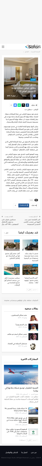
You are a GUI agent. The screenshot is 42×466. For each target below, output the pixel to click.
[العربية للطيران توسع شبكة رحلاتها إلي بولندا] (21, 374)
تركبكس (19, 300)
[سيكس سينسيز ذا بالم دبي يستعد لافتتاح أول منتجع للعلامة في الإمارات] (12, 269)
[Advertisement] (21, 22)
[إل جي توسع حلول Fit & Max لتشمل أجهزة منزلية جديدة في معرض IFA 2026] (33, 420)
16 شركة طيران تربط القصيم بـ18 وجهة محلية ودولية (15, 409)
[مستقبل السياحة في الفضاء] (33, 346)
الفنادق (33, 80)
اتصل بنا (24, 452)
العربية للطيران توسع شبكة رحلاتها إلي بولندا (21, 389)
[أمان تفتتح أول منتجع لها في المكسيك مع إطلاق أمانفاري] (12, 245)
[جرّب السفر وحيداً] (33, 327)
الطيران (35, 366)
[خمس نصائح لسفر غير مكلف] (33, 336)
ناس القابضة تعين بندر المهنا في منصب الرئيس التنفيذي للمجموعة (32, 222)
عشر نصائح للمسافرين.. (19, 315)
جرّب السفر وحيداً (21, 324)
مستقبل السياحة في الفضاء (17, 343)
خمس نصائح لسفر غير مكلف (17, 334)
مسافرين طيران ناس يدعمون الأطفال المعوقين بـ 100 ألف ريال (10, 222)
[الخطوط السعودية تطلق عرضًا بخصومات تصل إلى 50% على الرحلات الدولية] (33, 431)
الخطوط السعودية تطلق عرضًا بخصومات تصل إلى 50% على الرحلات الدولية (16, 431)
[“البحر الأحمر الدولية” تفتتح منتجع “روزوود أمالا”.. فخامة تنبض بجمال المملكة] (30, 269)
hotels (31, 200)
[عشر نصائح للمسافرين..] (33, 317)
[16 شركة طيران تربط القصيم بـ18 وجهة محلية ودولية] (33, 410)
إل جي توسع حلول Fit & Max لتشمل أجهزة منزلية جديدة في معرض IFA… (16, 420)
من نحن (34, 452)
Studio (14, 458)
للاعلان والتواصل (11, 452)
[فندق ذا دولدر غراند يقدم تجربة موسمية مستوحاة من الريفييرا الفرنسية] (30, 245)
